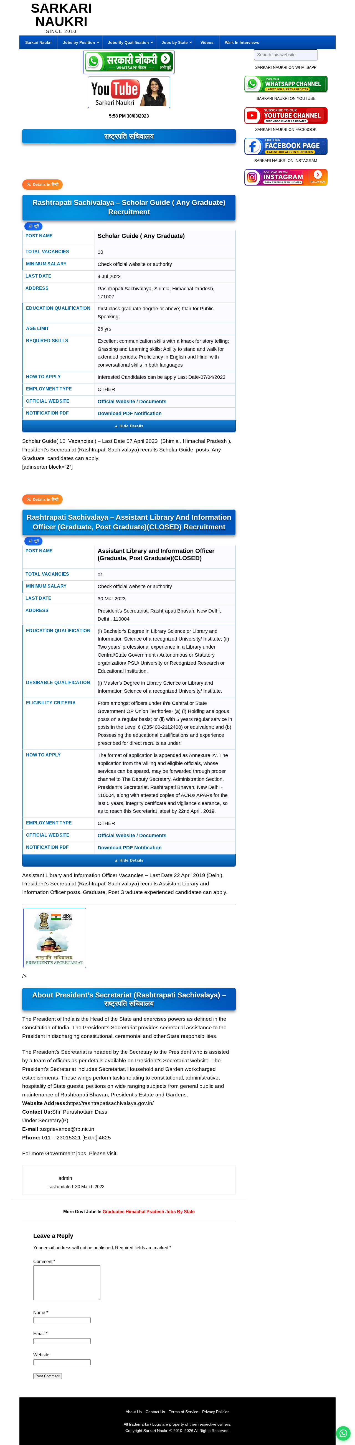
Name (40, 1312)
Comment (44, 1261)
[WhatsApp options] (343, 1433)
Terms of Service (183, 1412)
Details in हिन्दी (45, 184)
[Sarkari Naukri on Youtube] (286, 115)
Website (41, 1354)
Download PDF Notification (130, 413)
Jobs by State (180, 1211)
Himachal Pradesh (145, 1211)
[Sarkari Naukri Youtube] (129, 92)
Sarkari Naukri (61, 15)
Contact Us (155, 1412)
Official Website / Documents (132, 401)
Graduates (114, 1211)
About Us (134, 1412)
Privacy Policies (215, 1412)
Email (40, 1333)
